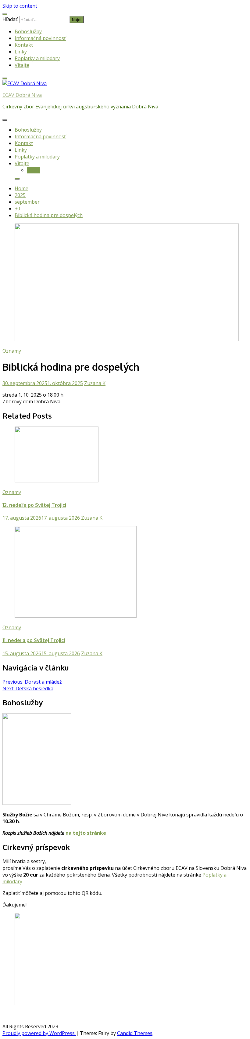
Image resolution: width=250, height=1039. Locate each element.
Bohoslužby (28, 31)
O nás (33, 170)
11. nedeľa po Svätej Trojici (33, 640)
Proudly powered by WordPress (39, 1033)
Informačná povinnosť (40, 38)
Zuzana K (94, 383)
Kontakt (24, 45)
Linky (21, 51)
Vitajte (22, 65)
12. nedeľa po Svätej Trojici (34, 505)
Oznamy (11, 350)
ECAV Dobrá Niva (22, 95)
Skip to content (19, 5)
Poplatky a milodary (37, 58)
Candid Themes (134, 1033)
